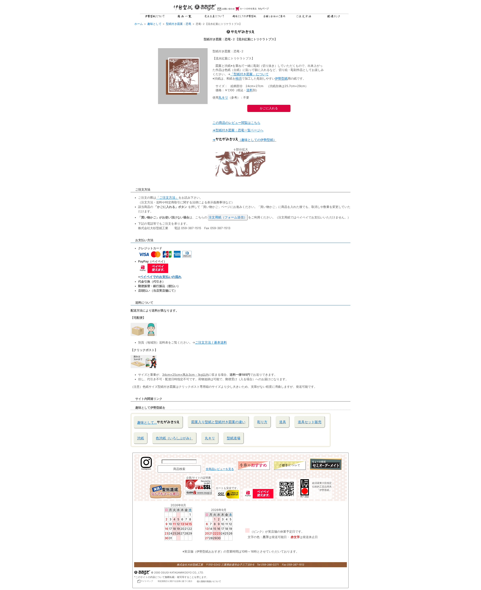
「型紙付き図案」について (249, 74)
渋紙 (140, 438)
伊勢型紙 (281, 78)
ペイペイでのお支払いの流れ (161, 277)
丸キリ (223, 97)
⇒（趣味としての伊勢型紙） (244, 140)
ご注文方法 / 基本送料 (211, 342)
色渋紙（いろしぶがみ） (174, 438)
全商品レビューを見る (220, 469)
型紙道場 (233, 438)
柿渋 (238, 78)
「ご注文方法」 (167, 197)
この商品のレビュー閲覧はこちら (236, 123)
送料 (249, 90)
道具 (282, 422)
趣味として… (147, 422)
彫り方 (262, 422)
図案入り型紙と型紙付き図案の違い (218, 422)
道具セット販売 (309, 422)
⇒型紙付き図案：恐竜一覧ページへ (238, 130)
